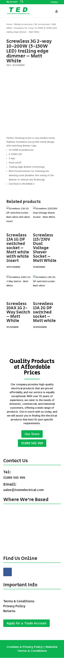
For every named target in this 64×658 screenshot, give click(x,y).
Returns (9, 611)
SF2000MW (18, 314)
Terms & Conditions (18, 601)
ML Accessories (42, 24)
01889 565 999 (32, 443)
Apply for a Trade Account (26, 623)
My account (11, 2)
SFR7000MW (17, 250)
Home (9, 24)
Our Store (32, 434)
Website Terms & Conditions (37, 649)
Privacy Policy (14, 606)
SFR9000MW (44, 314)
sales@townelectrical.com (23, 490)
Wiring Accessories (23, 24)
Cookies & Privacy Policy (25, 647)
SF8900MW (44, 250)
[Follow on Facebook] (7, 572)
